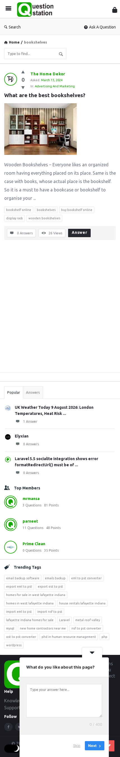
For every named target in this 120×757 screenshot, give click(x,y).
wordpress (13, 645)
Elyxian (21, 436)
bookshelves (46, 210)
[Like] (23, 72)
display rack (14, 218)
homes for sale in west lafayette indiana (35, 595)
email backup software (22, 578)
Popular (13, 392)
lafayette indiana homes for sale (30, 620)
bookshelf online (18, 210)
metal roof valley (87, 620)
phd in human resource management (69, 636)
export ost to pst (50, 586)
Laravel (64, 620)
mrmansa (31, 498)
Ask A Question (102, 27)
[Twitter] (19, 727)
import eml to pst (19, 611)
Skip (76, 745)
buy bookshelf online (76, 210)
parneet (30, 521)
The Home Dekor (47, 74)
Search (15, 27)
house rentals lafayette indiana (82, 603)
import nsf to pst (49, 611)
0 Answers (31, 444)
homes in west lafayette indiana (30, 603)
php (104, 636)
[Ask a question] (108, 745)
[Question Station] (36, 9)
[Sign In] (114, 10)
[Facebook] (8, 727)
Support (12, 707)
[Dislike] (23, 87)
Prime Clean (34, 544)
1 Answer (30, 421)
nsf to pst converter (86, 628)
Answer (79, 232)
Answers (33, 392)
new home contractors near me (43, 628)
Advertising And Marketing (55, 86)
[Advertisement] (60, 308)
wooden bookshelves (44, 218)
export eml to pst (19, 586)
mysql (10, 628)
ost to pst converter (21, 636)
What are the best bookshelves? (44, 95)
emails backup (55, 578)
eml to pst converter (86, 578)
